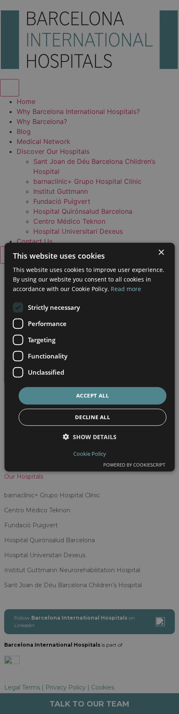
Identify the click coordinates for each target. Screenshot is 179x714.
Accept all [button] (92, 395)
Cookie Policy (89, 453)
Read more (126, 289)
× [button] (161, 252)
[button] (90, 437)
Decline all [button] (92, 417)
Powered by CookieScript (134, 465)
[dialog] (90, 356)
